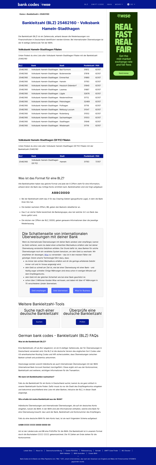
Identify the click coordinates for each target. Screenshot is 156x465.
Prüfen (82, 322)
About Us (39, 451)
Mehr (118, 4)
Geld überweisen (60, 290)
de (132, 4)
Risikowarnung (86, 451)
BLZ (86, 4)
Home (22, 14)
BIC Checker (126, 451)
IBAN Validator (65, 453)
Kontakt (98, 451)
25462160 (44, 14)
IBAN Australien (79, 453)
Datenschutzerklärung (54, 451)
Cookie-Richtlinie (72, 451)
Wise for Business (82, 290)
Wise (46, 255)
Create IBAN (93, 453)
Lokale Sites (28, 451)
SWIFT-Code (97, 4)
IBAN (109, 4)
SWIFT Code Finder (111, 451)
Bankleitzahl (32, 14)
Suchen (39, 322)
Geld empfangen (39, 290)
